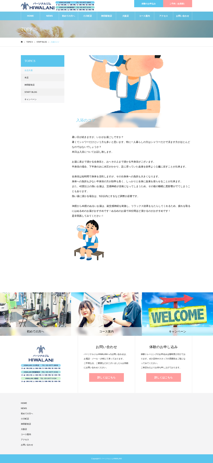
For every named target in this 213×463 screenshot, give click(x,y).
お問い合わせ (182, 16)
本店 (26, 77)
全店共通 (28, 70)
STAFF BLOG (82, 58)
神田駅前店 (106, 16)
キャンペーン (30, 99)
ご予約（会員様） (178, 3)
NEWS (49, 16)
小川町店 (87, 16)
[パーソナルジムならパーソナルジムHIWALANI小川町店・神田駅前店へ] (58, 5)
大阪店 (125, 16)
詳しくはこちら (106, 377)
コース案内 (144, 16)
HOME (30, 16)
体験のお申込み (149, 3)
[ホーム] (22, 42)
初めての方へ (68, 16)
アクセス (163, 16)
